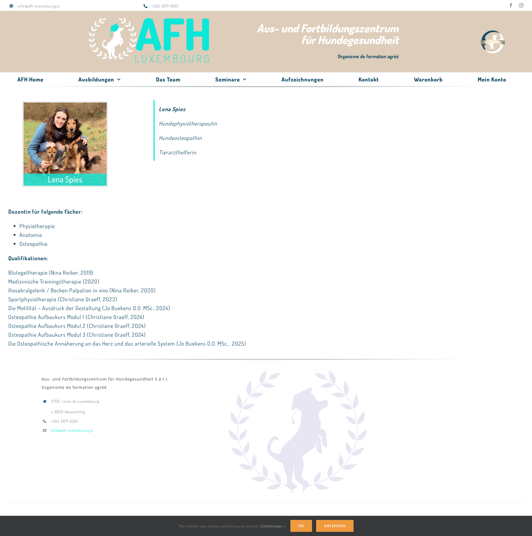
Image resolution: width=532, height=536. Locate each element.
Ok (301, 525)
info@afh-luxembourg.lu (72, 430)
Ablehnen (335, 525)
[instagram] (521, 5)
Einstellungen (272, 526)
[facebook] (511, 5)
